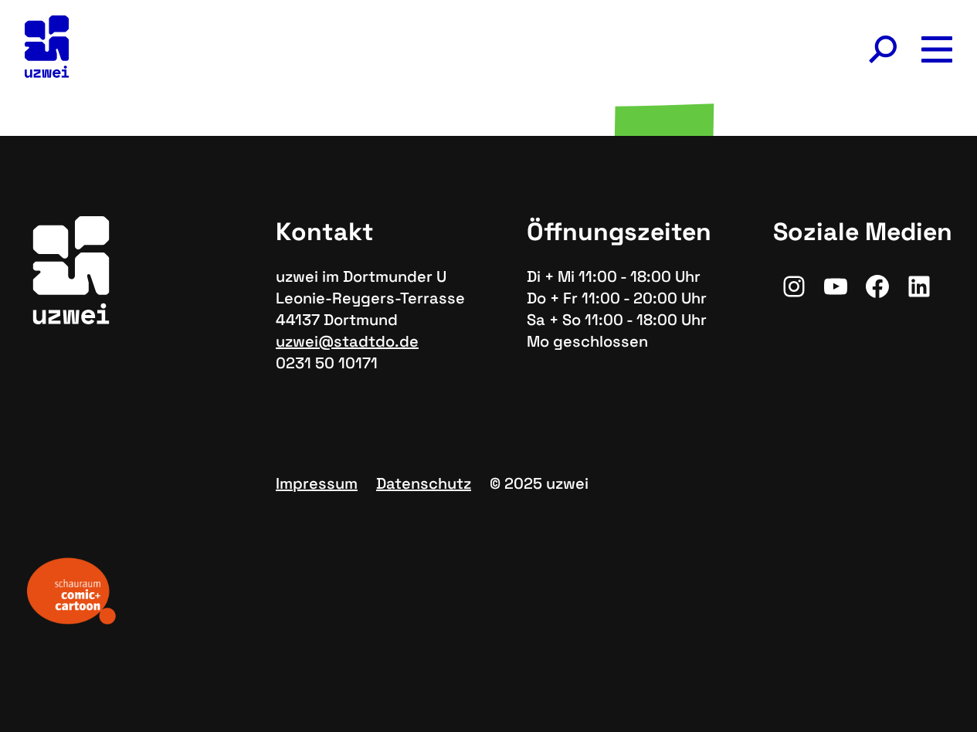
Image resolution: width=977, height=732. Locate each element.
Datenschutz (423, 483)
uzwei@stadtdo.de (347, 341)
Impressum (317, 483)
